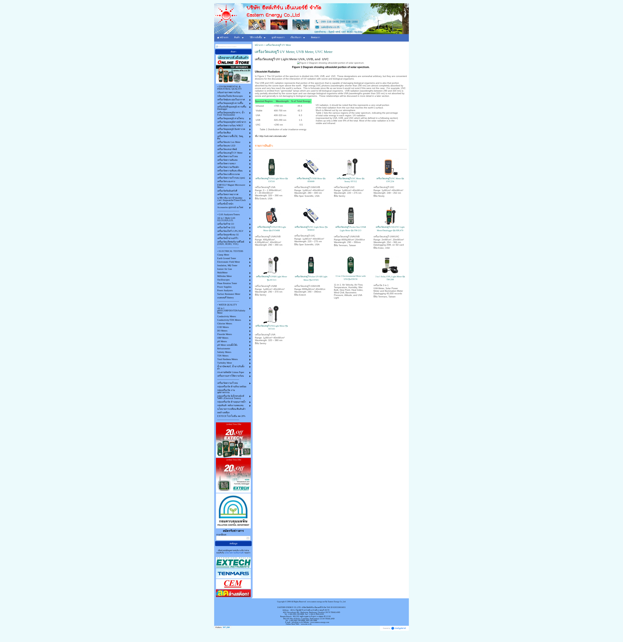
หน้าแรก (259, 45)
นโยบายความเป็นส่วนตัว (234, 553)
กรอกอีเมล (221, 534)
